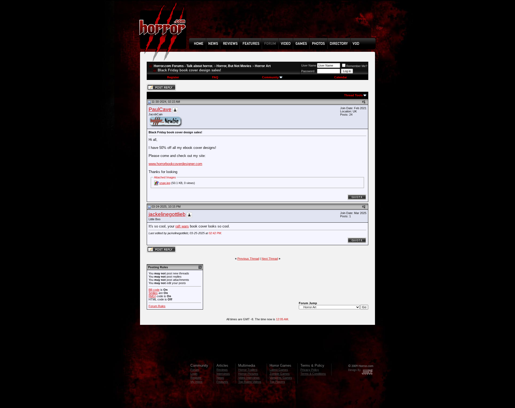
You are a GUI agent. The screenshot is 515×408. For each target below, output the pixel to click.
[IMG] (152, 296)
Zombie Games (280, 373)
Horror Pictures (248, 373)
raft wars (182, 226)
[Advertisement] (284, 23)
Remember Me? (356, 66)
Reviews (222, 369)
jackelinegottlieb (167, 214)
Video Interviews (249, 377)
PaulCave (160, 109)
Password (307, 71)
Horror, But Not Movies (233, 66)
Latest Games (279, 369)
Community (270, 77)
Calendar (340, 77)
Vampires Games (281, 377)
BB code (154, 289)
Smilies (153, 293)
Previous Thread (248, 258)
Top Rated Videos (249, 381)
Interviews (223, 373)
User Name (308, 65)
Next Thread (270, 258)
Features (222, 381)
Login (193, 373)
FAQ (215, 77)
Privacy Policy (309, 369)
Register (173, 77)
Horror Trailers (248, 369)
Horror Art (263, 66)
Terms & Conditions (313, 373)
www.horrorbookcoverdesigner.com (175, 164)
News (220, 377)
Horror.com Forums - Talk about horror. (183, 66)
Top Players (277, 381)
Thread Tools (353, 95)
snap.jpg (164, 183)
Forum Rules (157, 306)
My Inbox (196, 381)
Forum (194, 369)
